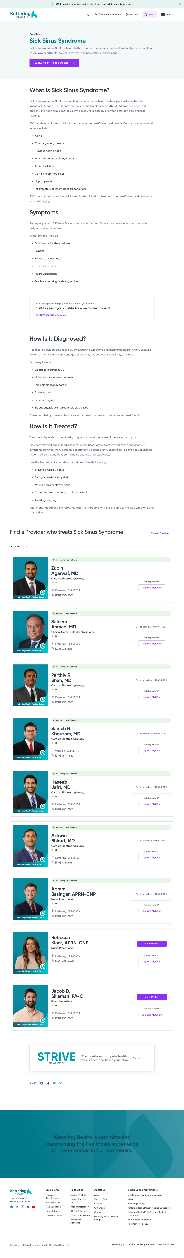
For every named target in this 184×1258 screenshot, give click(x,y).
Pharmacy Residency (138, 1224)
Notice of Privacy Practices (142, 1244)
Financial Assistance (80, 1215)
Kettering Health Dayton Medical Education (149, 1208)
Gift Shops (99, 1208)
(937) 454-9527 (64, 755)
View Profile (151, 943)
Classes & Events (54, 1215)
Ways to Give (100, 1199)
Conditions (35, 34)
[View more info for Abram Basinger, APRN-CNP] (30, 899)
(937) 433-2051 (64, 595)
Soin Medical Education (139, 1219)
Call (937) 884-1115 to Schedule (51, 62)
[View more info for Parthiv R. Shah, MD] (30, 685)
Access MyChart (78, 1195)
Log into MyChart (152, 587)
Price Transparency (79, 1206)
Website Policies (166, 1244)
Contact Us (99, 1212)
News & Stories (53, 1211)
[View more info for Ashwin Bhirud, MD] (30, 846)
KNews (131, 1199)
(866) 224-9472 (64, 961)
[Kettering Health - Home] (23, 14)
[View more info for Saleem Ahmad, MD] (30, 632)
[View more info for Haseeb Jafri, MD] (30, 792)
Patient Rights (118, 1244)
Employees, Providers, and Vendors (145, 1195)
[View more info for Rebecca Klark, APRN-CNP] (30, 953)
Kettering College (136, 1203)
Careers (98, 1203)
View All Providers (160, 533)
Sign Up (136, 1058)
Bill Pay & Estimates (79, 1211)
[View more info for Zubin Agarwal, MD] (30, 578)
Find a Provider (53, 1202)
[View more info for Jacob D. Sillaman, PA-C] (30, 1006)
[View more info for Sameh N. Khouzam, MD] (30, 739)
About (97, 1195)
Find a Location (53, 1206)
